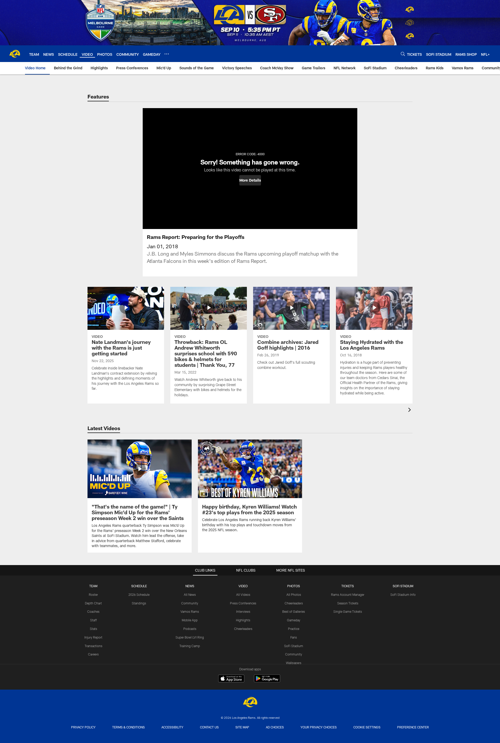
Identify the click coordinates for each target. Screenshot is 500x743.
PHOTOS (293, 586)
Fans (293, 637)
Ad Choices (275, 727)
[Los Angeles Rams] (250, 703)
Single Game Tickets (347, 611)
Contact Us (209, 727)
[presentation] (410, 410)
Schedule (139, 586)
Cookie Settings (366, 727)
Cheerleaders (243, 628)
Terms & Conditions (128, 727)
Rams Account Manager (347, 594)
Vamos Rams (189, 611)
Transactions (93, 646)
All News (190, 594)
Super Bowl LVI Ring (190, 637)
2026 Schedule (138, 594)
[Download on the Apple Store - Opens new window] (231, 679)
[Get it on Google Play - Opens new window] (267, 681)
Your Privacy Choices (319, 727)
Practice (293, 628)
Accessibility (172, 727)
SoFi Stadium (293, 646)
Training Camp (189, 646)
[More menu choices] (167, 54)
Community (189, 603)
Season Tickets (347, 603)
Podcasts (189, 628)
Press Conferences (243, 603)
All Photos (293, 594)
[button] (250, 180)
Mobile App (190, 620)
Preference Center (413, 727)
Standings (139, 603)
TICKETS (347, 586)
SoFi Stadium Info (403, 594)
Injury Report (93, 637)
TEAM (93, 586)
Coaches (93, 611)
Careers (93, 654)
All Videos (243, 594)
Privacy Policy (83, 727)
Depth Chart (93, 603)
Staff (93, 620)
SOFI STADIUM (403, 586)
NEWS (189, 586)
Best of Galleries (293, 611)
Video (243, 586)
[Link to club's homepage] (14, 53)
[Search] (403, 53)
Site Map (242, 727)
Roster (93, 594)
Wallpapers (293, 663)
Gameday (293, 620)
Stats (93, 628)
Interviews (243, 611)
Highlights (243, 620)
